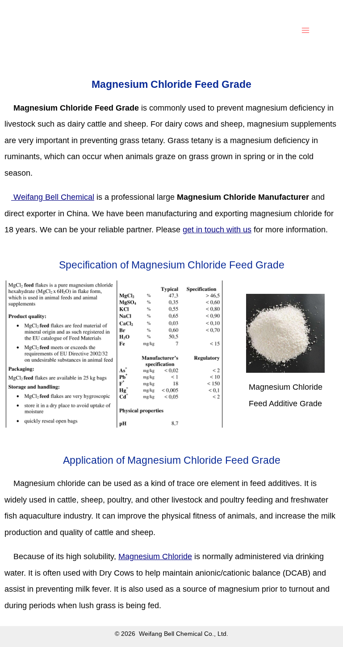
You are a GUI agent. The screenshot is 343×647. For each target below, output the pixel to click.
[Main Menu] (305, 30)
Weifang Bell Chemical (52, 197)
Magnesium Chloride (155, 556)
